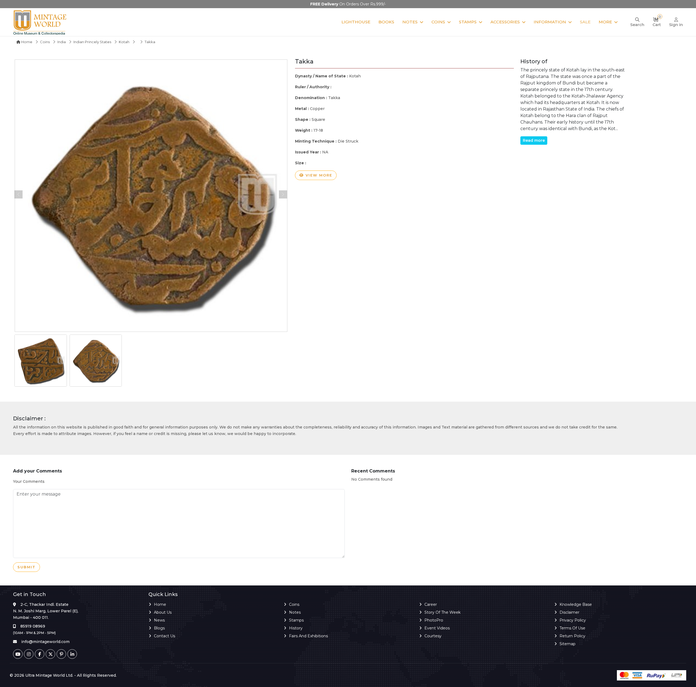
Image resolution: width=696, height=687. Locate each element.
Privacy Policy (573, 620)
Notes (410, 21)
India (61, 42)
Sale (585, 21)
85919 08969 (32, 626)
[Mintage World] (40, 22)
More (605, 21)
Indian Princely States (92, 42)
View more (318, 175)
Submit (26, 567)
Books (386, 21)
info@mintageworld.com (45, 641)
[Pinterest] (61, 654)
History (296, 628)
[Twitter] (50, 654)
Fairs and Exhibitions (308, 636)
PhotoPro (433, 620)
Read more (534, 140)
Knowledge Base (576, 604)
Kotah (124, 42)
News (159, 620)
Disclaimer (569, 612)
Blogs (159, 628)
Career (430, 604)
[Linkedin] (72, 654)
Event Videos (437, 628)
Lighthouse (355, 21)
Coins (438, 21)
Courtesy (433, 636)
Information (550, 21)
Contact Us (164, 636)
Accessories (505, 21)
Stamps (468, 21)
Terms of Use (572, 628)
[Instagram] (28, 654)
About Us (163, 612)
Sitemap (568, 643)
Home (26, 42)
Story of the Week (442, 612)
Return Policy (572, 636)
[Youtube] (18, 654)
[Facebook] (39, 654)
